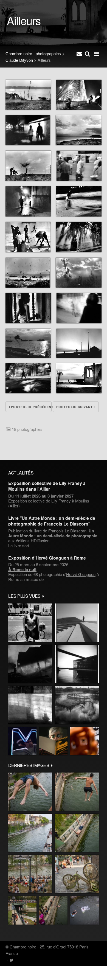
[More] (43, 596)
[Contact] (79, 53)
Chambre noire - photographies (33, 53)
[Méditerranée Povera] (77, 622)
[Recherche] (87, 53)
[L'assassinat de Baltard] (30, 664)
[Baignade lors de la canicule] (30, 792)
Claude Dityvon (19, 60)
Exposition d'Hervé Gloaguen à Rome (47, 558)
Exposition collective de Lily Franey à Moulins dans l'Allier (47, 486)
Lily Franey (61, 501)
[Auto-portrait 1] (30, 705)
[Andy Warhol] (53, 741)
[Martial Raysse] (22, 741)
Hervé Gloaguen (80, 574)
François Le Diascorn (67, 530)
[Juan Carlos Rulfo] (84, 741)
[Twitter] (11, 960)
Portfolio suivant (75, 407)
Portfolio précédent (31, 407)
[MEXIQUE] (30, 622)
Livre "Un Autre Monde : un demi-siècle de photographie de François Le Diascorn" (51, 521)
